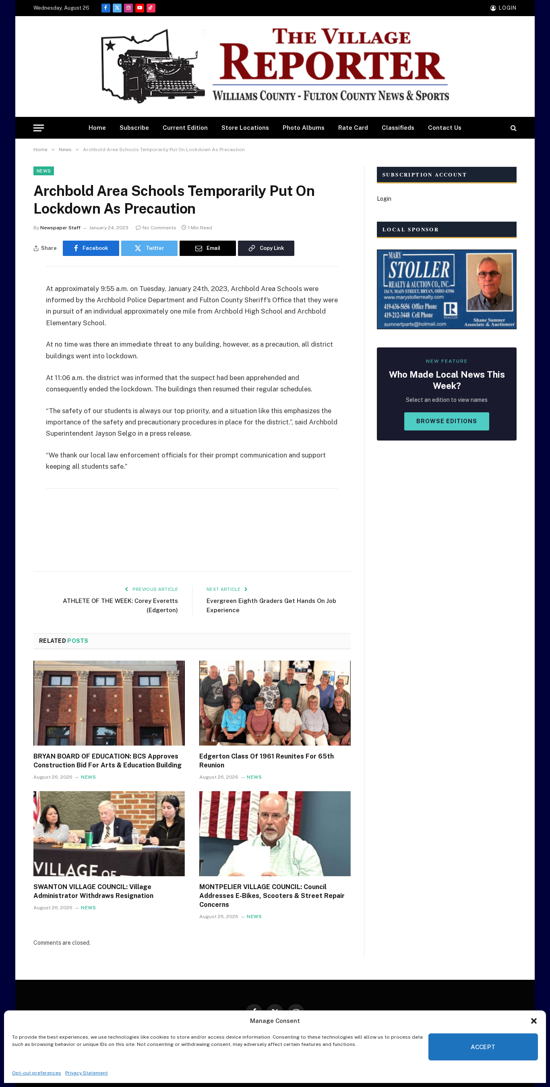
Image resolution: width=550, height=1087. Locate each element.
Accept (483, 1046)
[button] (534, 1021)
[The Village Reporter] (275, 67)
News (44, 170)
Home (97, 127)
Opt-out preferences (36, 1073)
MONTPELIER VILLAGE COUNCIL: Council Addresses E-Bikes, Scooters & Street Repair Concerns (272, 895)
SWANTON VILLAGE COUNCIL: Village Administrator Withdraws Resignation (93, 891)
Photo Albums (304, 127)
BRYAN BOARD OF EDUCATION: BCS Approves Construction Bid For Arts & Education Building (107, 760)
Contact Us (444, 127)
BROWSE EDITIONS (446, 421)
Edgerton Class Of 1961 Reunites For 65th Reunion (266, 760)
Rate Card (353, 127)
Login (384, 198)
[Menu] (38, 128)
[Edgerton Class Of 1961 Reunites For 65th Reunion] (275, 703)
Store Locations (245, 127)
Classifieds (398, 127)
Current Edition (185, 127)
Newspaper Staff (60, 228)
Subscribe (134, 127)
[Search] (513, 128)
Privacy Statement (86, 1073)
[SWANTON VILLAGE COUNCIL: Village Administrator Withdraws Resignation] (109, 834)
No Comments (159, 228)
